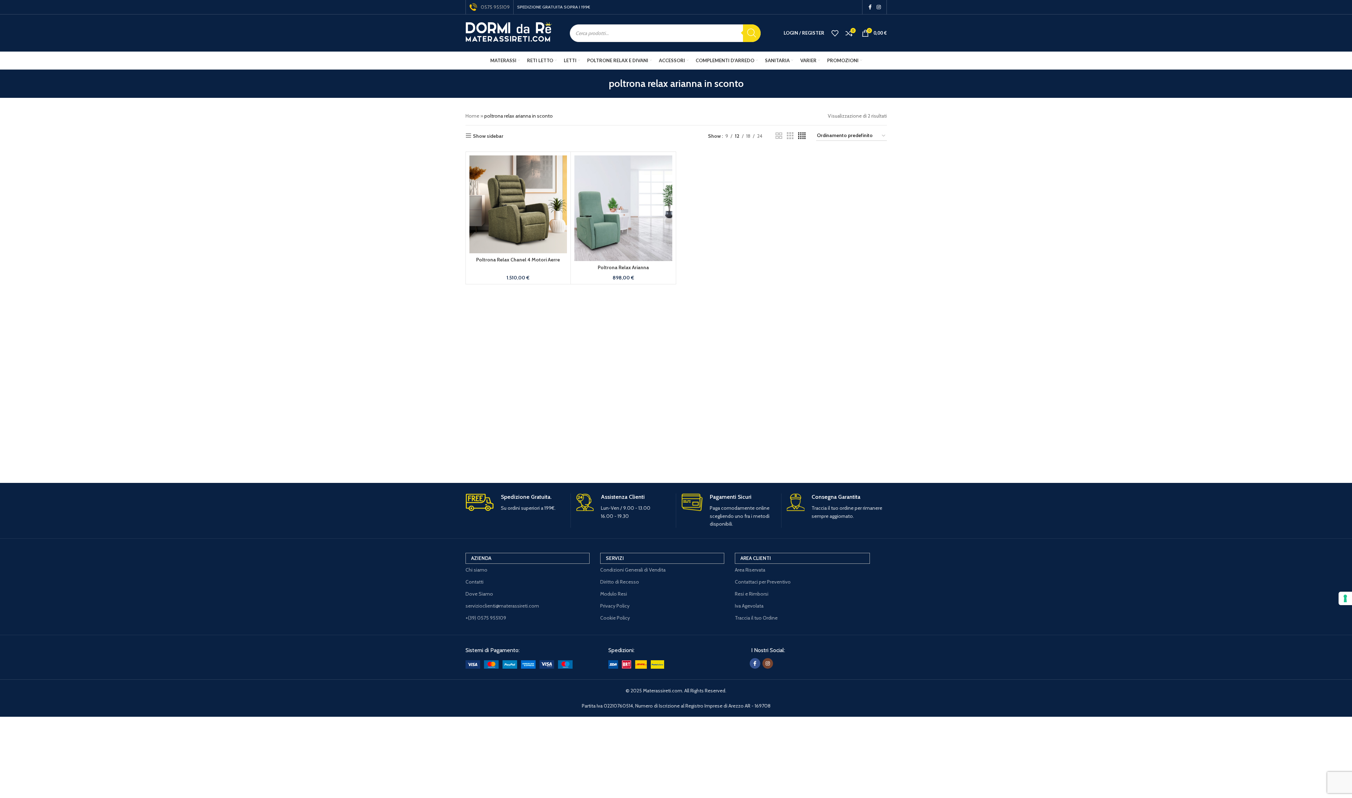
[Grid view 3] (790, 135)
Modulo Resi (613, 594)
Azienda (481, 558)
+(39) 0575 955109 (486, 618)
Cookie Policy (615, 618)
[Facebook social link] (870, 7)
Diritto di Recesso (619, 582)
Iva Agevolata (749, 606)
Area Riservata (750, 570)
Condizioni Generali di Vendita (633, 570)
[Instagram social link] (878, 7)
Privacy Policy (615, 606)
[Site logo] (509, 32)
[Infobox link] (515, 502)
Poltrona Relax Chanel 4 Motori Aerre (518, 259)
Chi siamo (476, 570)
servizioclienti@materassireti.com (502, 606)
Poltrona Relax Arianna (623, 267)
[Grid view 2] (779, 135)
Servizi (615, 558)
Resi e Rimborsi (751, 594)
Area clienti (756, 558)
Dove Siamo (479, 594)
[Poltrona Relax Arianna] (623, 208)
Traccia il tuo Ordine (756, 618)
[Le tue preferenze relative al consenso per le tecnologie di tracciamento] (1345, 598)
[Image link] (519, 664)
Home (472, 116)
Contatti (475, 582)
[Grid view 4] (802, 135)
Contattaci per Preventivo (763, 582)
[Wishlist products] (835, 33)
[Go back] (600, 84)
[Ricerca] (752, 33)
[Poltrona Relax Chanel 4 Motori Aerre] (518, 204)
